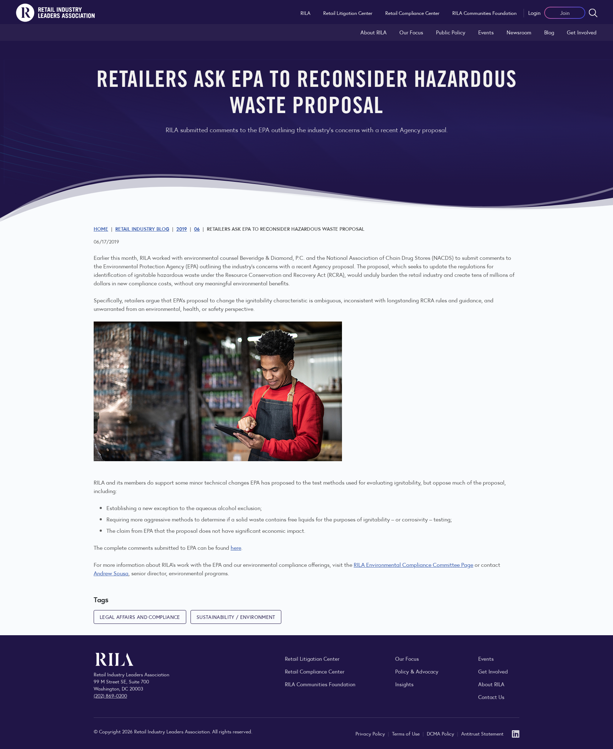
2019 (181, 228)
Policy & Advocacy (416, 671)
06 (197, 228)
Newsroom (519, 32)
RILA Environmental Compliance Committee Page (413, 564)
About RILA (373, 32)
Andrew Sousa (111, 573)
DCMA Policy (441, 733)
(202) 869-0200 (110, 695)
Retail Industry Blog (142, 228)
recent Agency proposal (325, 266)
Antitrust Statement (482, 733)
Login (534, 13)
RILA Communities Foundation (484, 12)
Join (565, 13)
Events (486, 32)
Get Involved (582, 32)
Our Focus (411, 32)
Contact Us (491, 697)
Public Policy (450, 32)
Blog (549, 32)
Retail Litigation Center (347, 12)
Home (101, 228)
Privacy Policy (370, 733)
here (236, 547)
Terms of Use (406, 733)
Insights (404, 684)
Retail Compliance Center (412, 12)
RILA (305, 12)
